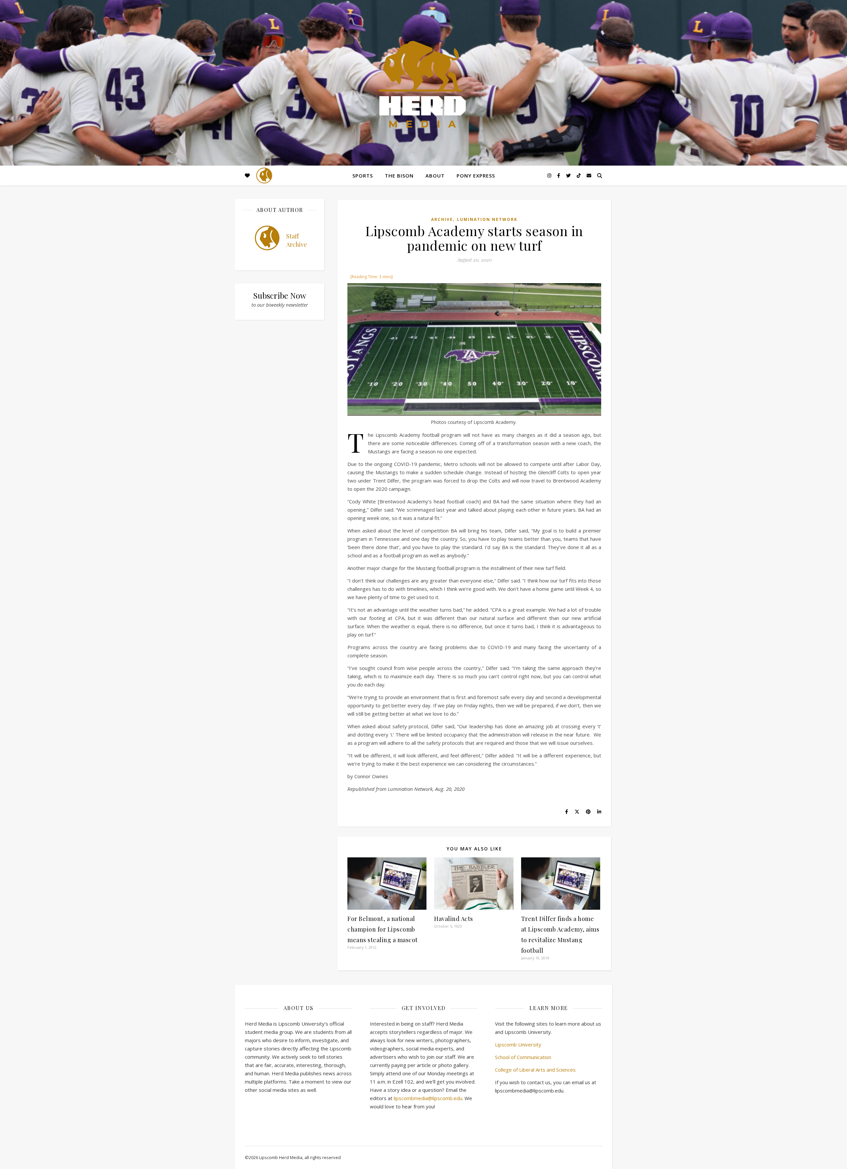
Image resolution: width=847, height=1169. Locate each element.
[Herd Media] (423, 85)
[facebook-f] (559, 175)
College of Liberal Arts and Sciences (535, 1069)
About (435, 175)
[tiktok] (579, 175)
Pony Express (476, 175)
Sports (362, 175)
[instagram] (550, 175)
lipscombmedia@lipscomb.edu (428, 1098)
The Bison (399, 175)
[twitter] (569, 175)
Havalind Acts (453, 919)
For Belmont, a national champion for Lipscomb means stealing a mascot (382, 929)
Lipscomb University (518, 1044)
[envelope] (589, 175)
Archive (442, 219)
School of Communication (523, 1057)
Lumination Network (487, 219)
